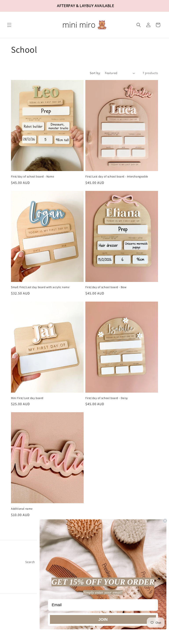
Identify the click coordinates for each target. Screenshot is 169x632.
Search (30, 562)
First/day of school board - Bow (106, 287)
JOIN (103, 619)
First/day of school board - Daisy (106, 398)
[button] (9, 25)
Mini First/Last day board (27, 398)
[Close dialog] (165, 520)
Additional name (22, 509)
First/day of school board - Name (32, 176)
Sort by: (95, 73)
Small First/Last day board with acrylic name (40, 287)
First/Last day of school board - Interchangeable (116, 176)
